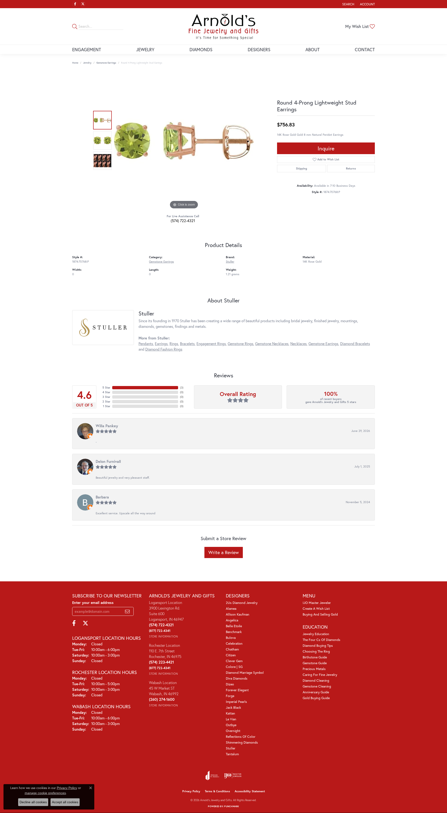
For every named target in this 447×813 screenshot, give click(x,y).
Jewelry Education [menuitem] (316, 634)
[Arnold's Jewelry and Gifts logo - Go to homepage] (223, 26)
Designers (259, 49)
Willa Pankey (107, 425)
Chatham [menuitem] (232, 649)
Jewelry (145, 49)
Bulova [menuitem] (231, 637)
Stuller (230, 262)
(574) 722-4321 (183, 220)
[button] (347, 4)
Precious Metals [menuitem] (314, 669)
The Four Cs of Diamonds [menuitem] (321, 639)
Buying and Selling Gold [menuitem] (320, 614)
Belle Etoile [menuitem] (234, 626)
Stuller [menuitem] (230, 748)
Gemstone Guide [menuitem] (315, 663)
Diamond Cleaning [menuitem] (316, 680)
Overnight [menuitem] (233, 730)
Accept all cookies (65, 802)
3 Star (106, 397)
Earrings (161, 343)
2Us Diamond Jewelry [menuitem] (241, 602)
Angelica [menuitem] (232, 620)
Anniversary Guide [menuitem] (316, 692)
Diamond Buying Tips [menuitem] (318, 645)
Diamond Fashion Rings (163, 349)
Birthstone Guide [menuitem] (315, 657)
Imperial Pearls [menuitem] (236, 701)
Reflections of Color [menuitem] (240, 736)
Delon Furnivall (108, 461)
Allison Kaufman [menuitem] (237, 614)
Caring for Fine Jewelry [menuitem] (320, 674)
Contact (365, 49)
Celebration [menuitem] (234, 643)
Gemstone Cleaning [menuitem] (317, 686)
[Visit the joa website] (212, 775)
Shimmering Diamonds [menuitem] (242, 742)
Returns (351, 168)
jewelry (87, 62)
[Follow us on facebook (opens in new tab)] (75, 4)
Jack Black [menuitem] (233, 707)
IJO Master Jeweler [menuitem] (317, 602)
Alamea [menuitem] (231, 608)
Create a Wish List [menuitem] (316, 608)
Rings (173, 343)
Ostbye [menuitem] (231, 725)
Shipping (301, 168)
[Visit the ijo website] (232, 775)
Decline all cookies (33, 802)
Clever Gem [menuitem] (234, 661)
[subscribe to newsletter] (127, 611)
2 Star (106, 401)
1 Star (106, 406)
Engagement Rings (211, 343)
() (181, 387)
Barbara (102, 497)
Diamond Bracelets (355, 343)
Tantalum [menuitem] (232, 754)
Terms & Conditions (217, 791)
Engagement (86, 49)
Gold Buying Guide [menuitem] (316, 698)
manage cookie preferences (45, 793)
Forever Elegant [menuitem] (237, 690)
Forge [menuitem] (230, 696)
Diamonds (201, 49)
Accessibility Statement (250, 791)
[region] (184, 140)
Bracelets (187, 343)
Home (75, 62)
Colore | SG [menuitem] (234, 666)
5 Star (106, 387)
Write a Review (223, 552)
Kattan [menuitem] (230, 713)
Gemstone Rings (240, 343)
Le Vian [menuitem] (231, 719)
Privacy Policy (191, 791)
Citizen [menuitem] (231, 655)
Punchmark (231, 806)
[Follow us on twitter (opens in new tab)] (83, 4)
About (312, 49)
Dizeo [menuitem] (230, 684)
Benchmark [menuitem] (234, 632)
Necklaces (298, 343)
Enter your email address (93, 602)
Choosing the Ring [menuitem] (316, 651)
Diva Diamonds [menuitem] (236, 678)
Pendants (146, 343)
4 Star (106, 392)
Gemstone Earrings (106, 62)
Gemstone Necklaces (271, 343)
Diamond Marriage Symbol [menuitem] (245, 672)
